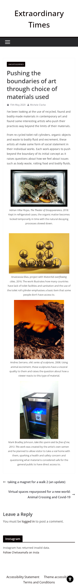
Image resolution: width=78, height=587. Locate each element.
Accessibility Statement (22, 577)
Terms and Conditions (39, 582)
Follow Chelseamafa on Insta (21, 552)
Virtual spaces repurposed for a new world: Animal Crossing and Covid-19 (39, 494)
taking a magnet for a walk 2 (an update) (36, 482)
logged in (28, 521)
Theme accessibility (58, 577)
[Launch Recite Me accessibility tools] (70, 579)
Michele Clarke (38, 104)
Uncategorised (16, 64)
